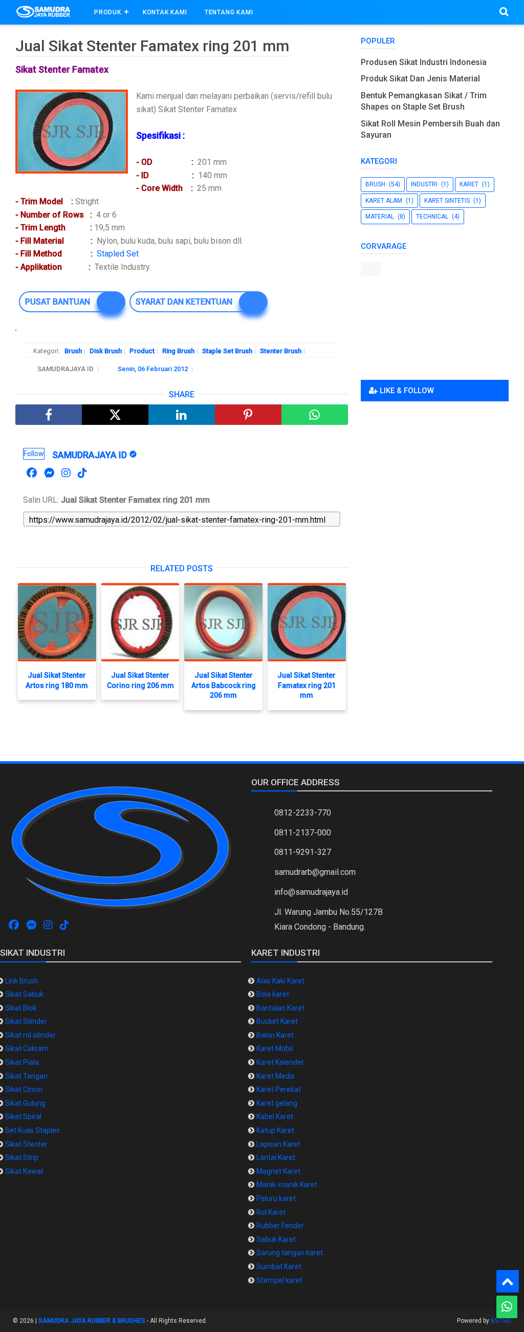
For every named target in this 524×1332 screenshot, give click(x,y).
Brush (73, 351)
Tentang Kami (229, 12)
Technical (432, 216)
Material (379, 216)
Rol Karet (271, 1212)
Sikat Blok (21, 1008)
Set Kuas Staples (32, 1130)
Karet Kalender (280, 1062)
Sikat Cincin (23, 1089)
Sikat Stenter (26, 1144)
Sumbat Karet (278, 1266)
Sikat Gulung (25, 1103)
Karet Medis (275, 1076)
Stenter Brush (280, 351)
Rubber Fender (280, 1225)
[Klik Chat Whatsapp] (506, 1307)
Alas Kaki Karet (280, 981)
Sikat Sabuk (24, 994)
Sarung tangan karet (289, 1253)
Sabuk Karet (276, 1239)
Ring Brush (178, 351)
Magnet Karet (278, 1171)
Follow (34, 453)
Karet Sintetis (447, 200)
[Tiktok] (82, 473)
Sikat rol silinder (30, 1035)
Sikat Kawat (24, 1171)
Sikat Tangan (26, 1076)
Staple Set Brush (227, 351)
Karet (469, 184)
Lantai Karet (275, 1157)
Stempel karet (279, 1280)
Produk (107, 12)
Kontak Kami (165, 12)
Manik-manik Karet (286, 1184)
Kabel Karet (274, 1116)
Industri (424, 184)
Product (142, 351)
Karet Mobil (274, 1048)
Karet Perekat (278, 1089)
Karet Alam (383, 200)
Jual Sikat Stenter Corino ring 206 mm (140, 680)
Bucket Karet (277, 1021)
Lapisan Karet (278, 1144)
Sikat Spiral (23, 1116)
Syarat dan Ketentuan (184, 302)
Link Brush (21, 981)
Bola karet (272, 994)
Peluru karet (276, 1198)
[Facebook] (31, 473)
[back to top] (507, 1281)
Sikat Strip (21, 1157)
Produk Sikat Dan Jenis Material (420, 78)
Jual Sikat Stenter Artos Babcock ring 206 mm (223, 685)
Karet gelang (276, 1103)
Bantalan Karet (280, 1008)
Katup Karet (275, 1130)
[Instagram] (66, 473)
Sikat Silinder (26, 1021)
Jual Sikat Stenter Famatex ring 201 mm (306, 685)
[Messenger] (49, 473)
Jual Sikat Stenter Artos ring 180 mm (57, 680)
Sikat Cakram (27, 1048)
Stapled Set (120, 254)
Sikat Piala (22, 1062)
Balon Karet (275, 1035)
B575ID (501, 1320)
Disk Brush (106, 351)
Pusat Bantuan (57, 302)
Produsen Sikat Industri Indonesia (424, 62)
